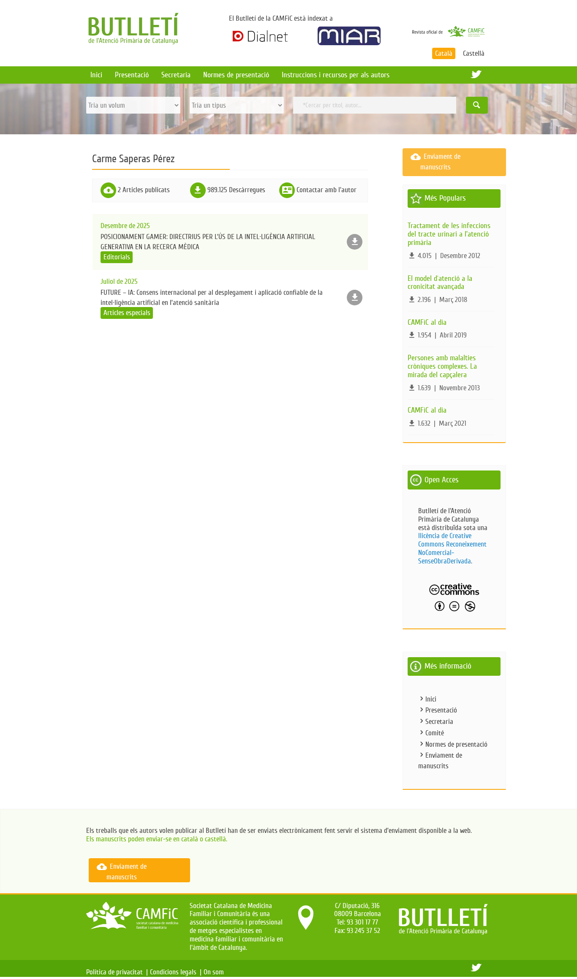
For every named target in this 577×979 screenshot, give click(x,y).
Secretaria (176, 74)
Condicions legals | (175, 972)
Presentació (132, 74)
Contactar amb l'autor (327, 189)
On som (215, 972)
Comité (434, 733)
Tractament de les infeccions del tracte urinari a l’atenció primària (449, 234)
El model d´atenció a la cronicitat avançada (440, 282)
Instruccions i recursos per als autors (335, 74)
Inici (96, 74)
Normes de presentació (236, 74)
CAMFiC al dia (427, 322)
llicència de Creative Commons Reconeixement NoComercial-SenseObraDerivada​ (452, 548)
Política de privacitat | (117, 972)
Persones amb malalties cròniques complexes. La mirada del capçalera (442, 366)
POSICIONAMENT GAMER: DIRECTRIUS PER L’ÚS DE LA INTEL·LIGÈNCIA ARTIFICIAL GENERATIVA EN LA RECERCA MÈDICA (208, 241)
